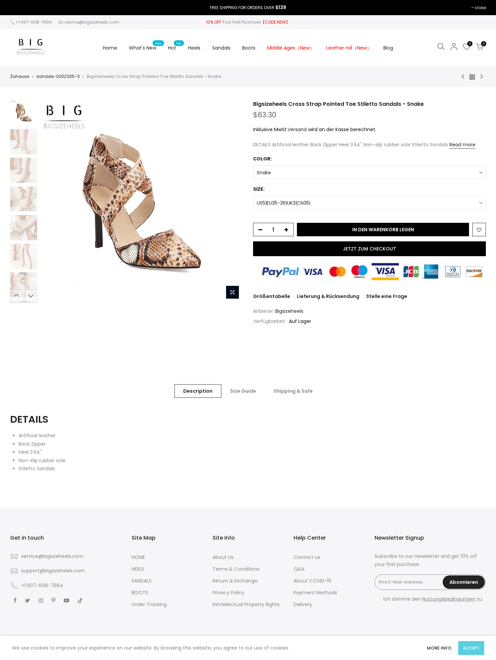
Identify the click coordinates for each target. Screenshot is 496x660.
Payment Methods (315, 592)
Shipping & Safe (293, 391)
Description (198, 391)
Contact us (307, 557)
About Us (223, 557)
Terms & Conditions (236, 569)
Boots (248, 47)
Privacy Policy (228, 592)
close (480, 7)
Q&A (299, 569)
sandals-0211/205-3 (58, 76)
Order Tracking (149, 604)
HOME (138, 557)
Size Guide (243, 391)
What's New (145, 46)
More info (439, 648)
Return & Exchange (235, 580)
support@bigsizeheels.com (53, 570)
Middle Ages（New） (290, 47)
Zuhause (19, 76)
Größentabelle (271, 296)
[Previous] (52, 201)
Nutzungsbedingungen (448, 599)
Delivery (303, 604)
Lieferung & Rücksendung (328, 296)
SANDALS (141, 580)
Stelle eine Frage (386, 296)
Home (110, 47)
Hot (175, 46)
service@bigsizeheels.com (91, 22)
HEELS (138, 569)
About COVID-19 (312, 580)
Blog (388, 47)
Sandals (221, 47)
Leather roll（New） (348, 47)
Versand (297, 129)
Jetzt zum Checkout (369, 248)
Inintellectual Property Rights (246, 604)
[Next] (231, 201)
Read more (462, 144)
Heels (194, 47)
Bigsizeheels (289, 311)
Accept (471, 648)
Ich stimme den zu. (433, 599)
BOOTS (140, 592)
